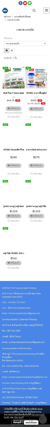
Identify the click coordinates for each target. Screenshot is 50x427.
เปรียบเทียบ (14, 117)
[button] (33, 10)
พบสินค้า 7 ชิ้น (10, 58)
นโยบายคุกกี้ (18, 417)
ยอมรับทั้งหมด (31, 422)
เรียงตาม (9, 38)
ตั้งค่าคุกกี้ (17, 422)
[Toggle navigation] (46, 10)
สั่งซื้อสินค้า (15, 109)
